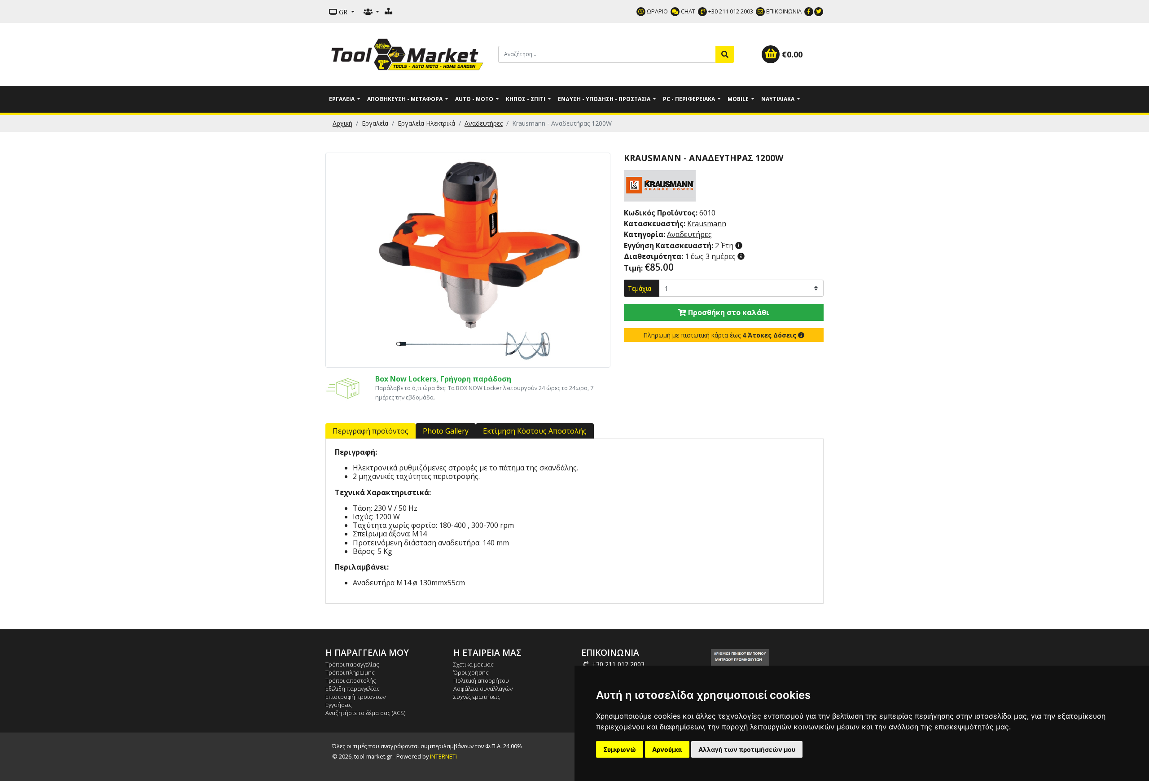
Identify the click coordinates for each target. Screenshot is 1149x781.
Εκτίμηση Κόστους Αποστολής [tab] (535, 431)
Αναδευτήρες (484, 123)
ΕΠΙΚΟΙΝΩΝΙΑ (783, 11)
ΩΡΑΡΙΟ (656, 11)
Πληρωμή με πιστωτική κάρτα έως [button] (719, 335)
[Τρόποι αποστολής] (343, 387)
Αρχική (342, 123)
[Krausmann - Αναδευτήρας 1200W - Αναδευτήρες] (467, 259)
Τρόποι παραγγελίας (352, 664)
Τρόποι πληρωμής (350, 672)
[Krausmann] (660, 185)
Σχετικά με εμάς (473, 664)
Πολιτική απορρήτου (481, 680)
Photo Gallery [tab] (446, 431)
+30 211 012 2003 (730, 11)
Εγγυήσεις (338, 705)
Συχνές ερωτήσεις (476, 697)
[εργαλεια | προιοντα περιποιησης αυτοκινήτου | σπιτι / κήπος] (408, 53)
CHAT (687, 11)
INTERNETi (443, 756)
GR (343, 12)
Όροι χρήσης (471, 672)
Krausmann (706, 223)
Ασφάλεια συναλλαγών (483, 688)
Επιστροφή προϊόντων (355, 697)
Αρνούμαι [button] (667, 749)
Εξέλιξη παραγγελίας (352, 688)
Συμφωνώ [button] (619, 749)
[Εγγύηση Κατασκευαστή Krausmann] (738, 245)
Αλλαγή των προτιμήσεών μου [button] (746, 749)
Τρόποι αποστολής (350, 680)
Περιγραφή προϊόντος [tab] (370, 431)
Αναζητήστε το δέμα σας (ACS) (365, 713)
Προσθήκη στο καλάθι (727, 312)
